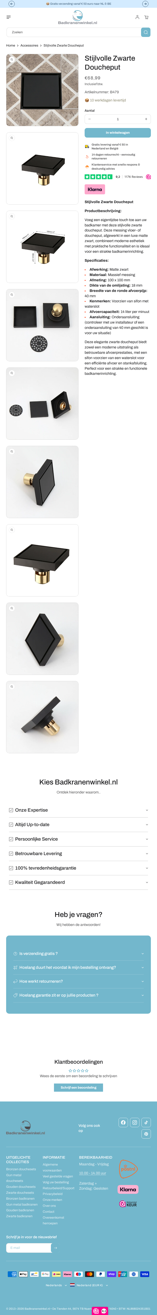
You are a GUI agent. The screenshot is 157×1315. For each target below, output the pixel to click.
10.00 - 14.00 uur (92, 1173)
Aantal (90, 110)
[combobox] (78, 32)
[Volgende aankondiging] (145, 4)
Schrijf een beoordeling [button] (78, 1087)
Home (10, 45)
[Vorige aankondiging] (12, 4)
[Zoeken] (145, 32)
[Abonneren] (55, 1248)
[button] (11, 17)
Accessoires (29, 45)
